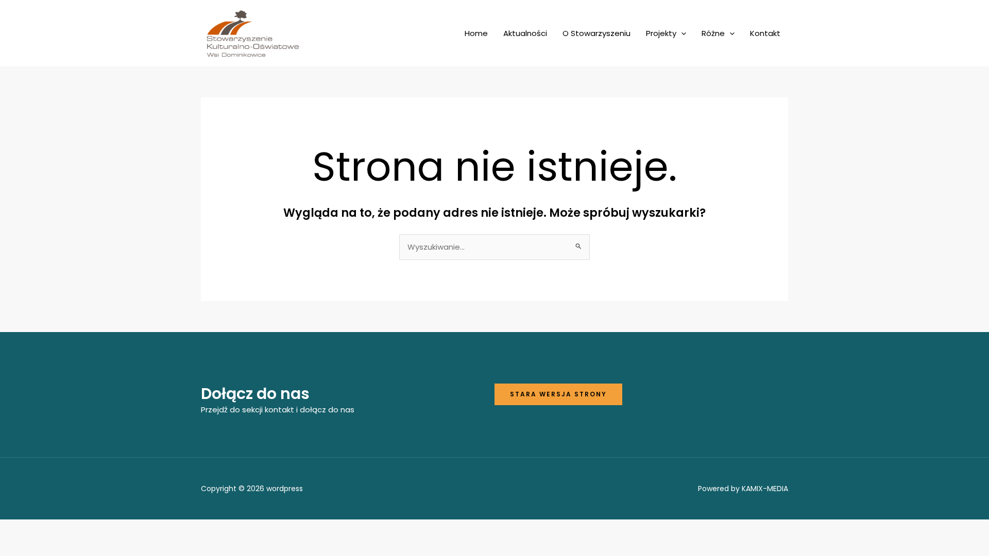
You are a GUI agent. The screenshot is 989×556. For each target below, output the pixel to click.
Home (476, 33)
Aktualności (525, 33)
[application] (681, 33)
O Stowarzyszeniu (596, 33)
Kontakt (765, 33)
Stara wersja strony (558, 394)
